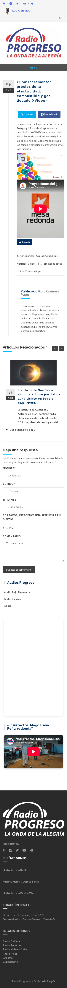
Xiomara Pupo (33, 271)
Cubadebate (10, 961)
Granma (8, 957)
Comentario (12, 536)
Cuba (48, 255)
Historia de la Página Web (19, 893)
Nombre (9, 468)
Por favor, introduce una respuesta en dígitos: (32, 517)
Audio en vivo (12, 598)
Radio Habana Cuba (15, 949)
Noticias (22, 263)
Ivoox (7, 605)
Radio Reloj (10, 953)
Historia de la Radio (15, 870)
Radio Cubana (11, 941)
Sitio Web (9, 499)
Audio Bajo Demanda (17, 592)
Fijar (55, 255)
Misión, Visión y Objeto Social (21, 881)
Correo (9, 484)
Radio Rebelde (12, 945)
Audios (40, 255)
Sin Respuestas (53, 263)
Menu (33, 67)
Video (31, 263)
